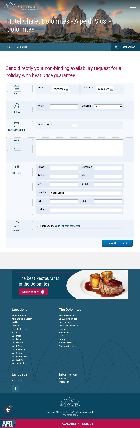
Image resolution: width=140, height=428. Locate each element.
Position (63, 329)
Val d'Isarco (17, 343)
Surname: (87, 167)
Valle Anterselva (19, 356)
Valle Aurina (17, 360)
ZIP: (84, 175)
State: (85, 183)
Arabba (15, 322)
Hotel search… (128, 46)
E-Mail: (41, 209)
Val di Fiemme (18, 350)
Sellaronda (64, 333)
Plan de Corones (19, 329)
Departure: (87, 87)
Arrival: (41, 87)
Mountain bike (65, 343)
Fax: (84, 200)
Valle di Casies (19, 363)
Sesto (14, 333)
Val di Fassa (18, 346)
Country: (42, 192)
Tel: (39, 200)
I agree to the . (61, 226)
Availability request (68, 316)
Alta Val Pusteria (20, 316)
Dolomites (22, 46)
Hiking (62, 339)
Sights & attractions (68, 346)
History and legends (68, 326)
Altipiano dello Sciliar (22, 319)
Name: (41, 167)
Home (9, 46)
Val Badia (16, 336)
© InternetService (65, 412)
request (78, 423)
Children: (86, 105)
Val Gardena (18, 353)
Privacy (62, 379)
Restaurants (65, 322)
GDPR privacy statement (68, 226)
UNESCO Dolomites (68, 319)
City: (40, 183)
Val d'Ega (16, 339)
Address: (42, 175)
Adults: (41, 105)
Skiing (62, 336)
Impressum (64, 382)
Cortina (15, 326)
